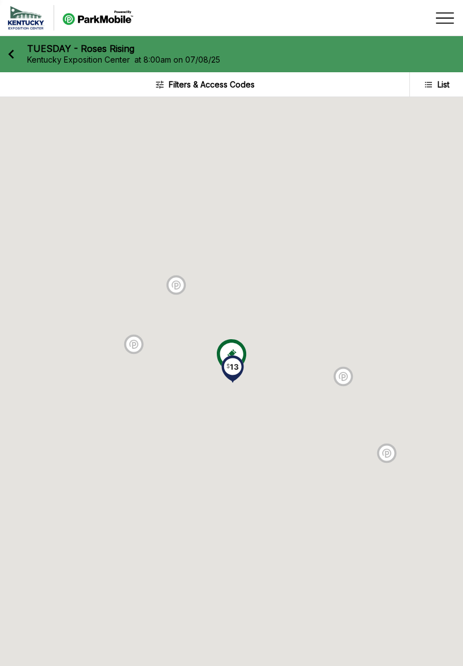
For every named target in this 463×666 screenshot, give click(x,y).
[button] (232, 370)
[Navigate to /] (70, 18)
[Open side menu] (444, 18)
